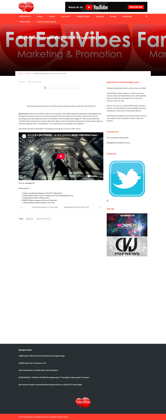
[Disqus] (61, 256)
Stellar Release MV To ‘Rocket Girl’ (36, 198)
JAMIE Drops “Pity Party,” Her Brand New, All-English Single (42, 356)
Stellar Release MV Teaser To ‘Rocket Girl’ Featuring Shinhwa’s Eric (48, 195)
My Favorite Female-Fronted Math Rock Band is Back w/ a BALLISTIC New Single (50, 385)
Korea (40, 16)
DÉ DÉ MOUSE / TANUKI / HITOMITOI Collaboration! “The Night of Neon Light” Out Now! (54, 377)
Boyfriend (29, 219)
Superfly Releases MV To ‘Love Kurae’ (45, 207)
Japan (52, 16)
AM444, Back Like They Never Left (32, 363)
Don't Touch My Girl (44, 219)
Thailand (100, 16)
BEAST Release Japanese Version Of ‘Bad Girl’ (40, 200)
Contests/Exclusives (46, 22)
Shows (113, 16)
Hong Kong (25, 22)
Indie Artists (25, 16)
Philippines (127, 16)
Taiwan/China (83, 16)
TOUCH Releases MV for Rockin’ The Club (38, 203)
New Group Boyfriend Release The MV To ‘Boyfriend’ (42, 193)
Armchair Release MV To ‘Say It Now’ (76, 207)
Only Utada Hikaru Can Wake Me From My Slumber (38, 370)
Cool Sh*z (65, 16)
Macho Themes (62, 417)
